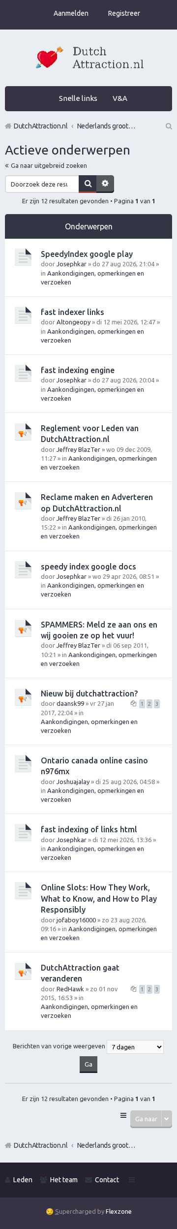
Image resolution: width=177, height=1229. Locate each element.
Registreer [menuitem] (124, 13)
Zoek (87, 184)
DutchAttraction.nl (41, 1145)
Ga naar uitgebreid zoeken (49, 165)
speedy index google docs (88, 566)
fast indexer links (72, 312)
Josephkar (72, 263)
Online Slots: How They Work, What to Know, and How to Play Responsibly (99, 898)
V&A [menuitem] (120, 98)
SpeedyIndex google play (87, 254)
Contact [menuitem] (107, 1180)
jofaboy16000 (76, 919)
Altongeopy (73, 321)
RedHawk (70, 988)
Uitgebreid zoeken (105, 184)
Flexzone (119, 1211)
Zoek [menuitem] (168, 126)
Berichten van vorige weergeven (60, 1045)
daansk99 (70, 703)
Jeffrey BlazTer (78, 449)
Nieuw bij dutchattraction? (89, 693)
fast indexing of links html (89, 829)
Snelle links (78, 98)
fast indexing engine (78, 370)
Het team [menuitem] (64, 1180)
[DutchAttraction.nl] (88, 58)
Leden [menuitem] (22, 1180)
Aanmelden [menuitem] (71, 13)
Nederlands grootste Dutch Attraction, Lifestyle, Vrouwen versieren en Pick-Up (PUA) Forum (106, 1145)
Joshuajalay (73, 781)
